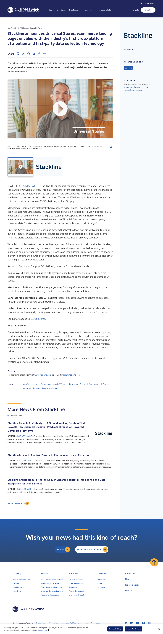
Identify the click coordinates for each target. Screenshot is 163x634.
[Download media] (111, 146)
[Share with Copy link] (39, 54)
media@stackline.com (70, 375)
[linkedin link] (131, 623)
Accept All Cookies (133, 629)
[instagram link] (149, 623)
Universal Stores (36, 318)
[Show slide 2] (49, 166)
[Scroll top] (154, 562)
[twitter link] (126, 623)
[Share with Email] (34, 54)
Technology (45, 384)
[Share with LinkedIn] (18, 54)
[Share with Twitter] (23, 54)
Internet (36, 388)
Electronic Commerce (89, 384)
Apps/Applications (30, 384)
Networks (27, 388)
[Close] (159, 629)
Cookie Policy (43, 630)
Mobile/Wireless (60, 384)
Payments (73, 384)
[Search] (141, 4)
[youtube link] (137, 623)
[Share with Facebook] (29, 54)
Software (105, 384)
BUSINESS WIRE (29, 185)
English (128, 68)
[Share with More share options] (44, 54)
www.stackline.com (42, 375)
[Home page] (23, 10)
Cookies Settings (115, 629)
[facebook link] (143, 623)
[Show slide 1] (20, 166)
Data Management (50, 388)
